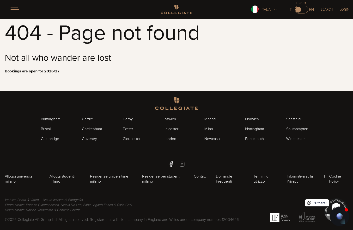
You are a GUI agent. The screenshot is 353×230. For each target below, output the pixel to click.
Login (344, 9)
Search (327, 9)
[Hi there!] (339, 216)
